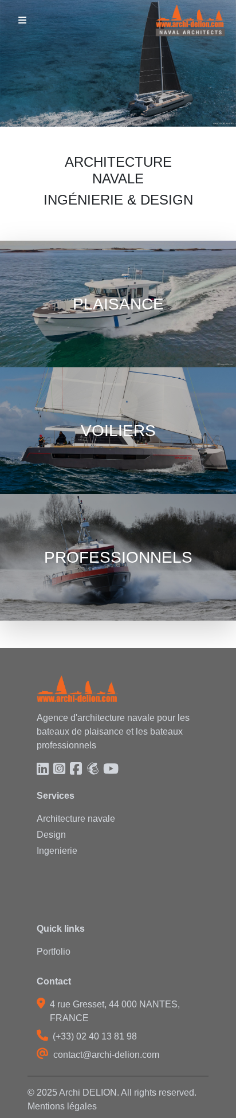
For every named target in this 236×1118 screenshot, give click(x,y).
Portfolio (53, 951)
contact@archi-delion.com (106, 1055)
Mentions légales (62, 1106)
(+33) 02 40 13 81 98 (95, 1036)
